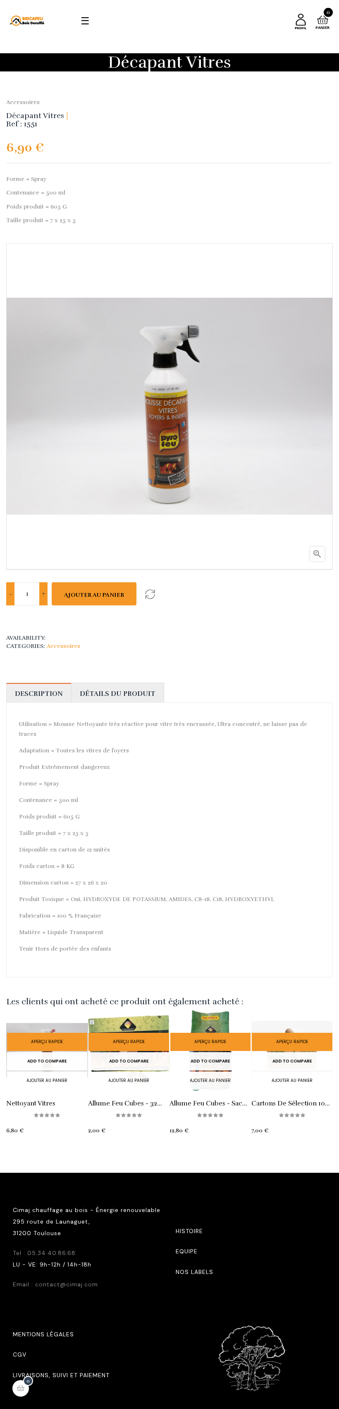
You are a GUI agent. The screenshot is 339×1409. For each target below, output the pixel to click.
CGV (19, 1354)
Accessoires (23, 102)
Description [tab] (39, 694)
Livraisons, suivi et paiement (61, 1375)
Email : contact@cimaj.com (55, 1284)
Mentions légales (43, 1334)
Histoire (189, 1231)
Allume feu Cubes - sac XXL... (206, 1103)
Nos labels (194, 1272)
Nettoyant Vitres (30, 1103)
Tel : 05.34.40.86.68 (44, 1253)
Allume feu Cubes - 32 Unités (122, 1103)
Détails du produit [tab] (117, 694)
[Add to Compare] (150, 593)
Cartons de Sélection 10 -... (288, 1103)
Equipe (187, 1251)
